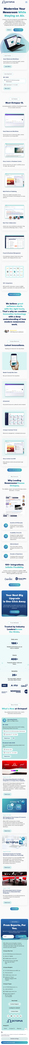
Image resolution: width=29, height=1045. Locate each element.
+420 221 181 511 (9, 989)
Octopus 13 (12, 1028)
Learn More (7, 66)
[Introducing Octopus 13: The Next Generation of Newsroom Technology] (14, 842)
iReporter (19, 1028)
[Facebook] (8, 1016)
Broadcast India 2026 (9, 743)
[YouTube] (11, 1016)
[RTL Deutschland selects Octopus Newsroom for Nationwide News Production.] (14, 879)
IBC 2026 (6, 77)
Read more (7, 738)
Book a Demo (18, 30)
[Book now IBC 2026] (13, 738)
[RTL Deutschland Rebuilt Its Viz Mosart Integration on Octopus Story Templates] (14, 768)
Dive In (9, 30)
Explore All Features (14, 294)
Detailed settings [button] (15, 1038)
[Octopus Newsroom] (8, 2)
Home (5, 1028)
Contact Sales (14, 1011)
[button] (26, 1029)
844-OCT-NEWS (9, 956)
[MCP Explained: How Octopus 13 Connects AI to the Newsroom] (14, 806)
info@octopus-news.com (11, 958)
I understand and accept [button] (9, 1042)
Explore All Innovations (14, 470)
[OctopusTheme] (14, 1021)
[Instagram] (17, 1016)
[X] (14, 1016)
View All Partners (14, 584)
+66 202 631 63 (9, 972)
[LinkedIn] (20, 1016)
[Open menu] (26, 2)
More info (7, 88)
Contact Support (14, 1004)
